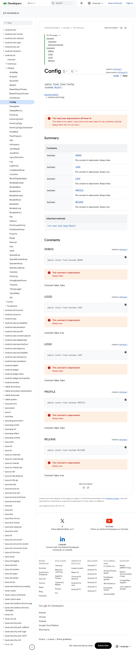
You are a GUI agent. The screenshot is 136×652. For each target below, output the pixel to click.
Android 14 (92, 578)
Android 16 (92, 569)
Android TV (76, 589)
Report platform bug (125, 566)
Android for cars (76, 584)
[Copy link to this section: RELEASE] (58, 439)
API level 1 (118, 69)
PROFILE (79, 190)
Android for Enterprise (44, 573)
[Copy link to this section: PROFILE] (58, 392)
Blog (41, 591)
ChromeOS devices (76, 577)
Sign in (129, 3)
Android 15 (92, 574)
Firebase (42, 621)
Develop (66, 28)
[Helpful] (121, 28)
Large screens (77, 568)
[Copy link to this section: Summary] (61, 138)
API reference (11, 13)
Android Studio (115, 3)
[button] (17, 30)
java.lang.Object (51, 94)
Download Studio (108, 589)
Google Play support (125, 581)
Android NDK (109, 594)
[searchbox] (18, 23)
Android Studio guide (110, 572)
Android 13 (92, 582)
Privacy (58, 589)
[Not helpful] (125, 28)
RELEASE (79, 202)
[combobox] (63, 3)
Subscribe (103, 645)
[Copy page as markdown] (72, 71)
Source (42, 583)
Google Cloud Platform (49, 625)
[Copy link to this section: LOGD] (55, 297)
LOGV (78, 179)
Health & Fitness (58, 577)
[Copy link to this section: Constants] (62, 240)
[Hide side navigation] (32, 647)
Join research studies (125, 587)
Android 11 (92, 591)
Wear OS (75, 572)
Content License (112, 498)
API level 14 (122, 72)
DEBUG (78, 155)
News (41, 587)
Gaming (58, 565)
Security (42, 579)
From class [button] (62, 226)
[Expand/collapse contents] (59, 35)
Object (57, 87)
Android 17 (92, 565)
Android (42, 568)
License (51, 639)
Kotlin (116, 75)
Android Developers (52, 28)
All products (44, 630)
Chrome (42, 617)
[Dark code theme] (125, 257)
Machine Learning (59, 570)
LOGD (78, 167)
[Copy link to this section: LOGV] (54, 344)
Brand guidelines (64, 639)
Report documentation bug (126, 574)
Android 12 (92, 586)
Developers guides (108, 578)
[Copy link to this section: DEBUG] (56, 249)
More (30, 3)
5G (56, 593)
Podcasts (42, 596)
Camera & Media (59, 583)
